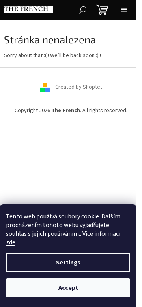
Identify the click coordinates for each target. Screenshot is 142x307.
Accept (68, 287)
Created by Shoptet (78, 87)
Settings (68, 262)
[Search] (83, 10)
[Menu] (124, 10)
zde (10, 242)
